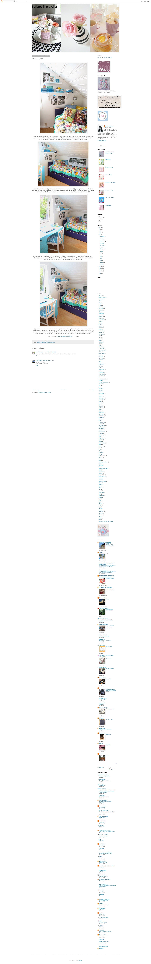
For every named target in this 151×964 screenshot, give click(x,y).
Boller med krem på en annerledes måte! (107, 831)
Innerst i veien (102, 677)
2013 (100, 266)
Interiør (48, 342)
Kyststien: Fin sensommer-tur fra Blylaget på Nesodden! (110, 544)
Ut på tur (100, 508)
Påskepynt (101, 454)
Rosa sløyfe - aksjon (103, 462)
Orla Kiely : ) (101, 891)
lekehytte (101, 419)
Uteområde (101, 511)
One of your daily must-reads (104, 776)
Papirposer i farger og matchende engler (109, 152)
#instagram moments (103, 876)
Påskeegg (101, 452)
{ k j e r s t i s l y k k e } (104, 917)
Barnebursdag (102, 307)
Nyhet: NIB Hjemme (103, 922)
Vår (99, 519)
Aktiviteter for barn (102, 297)
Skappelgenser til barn (103, 468)
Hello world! (101, 704)
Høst (100, 371)
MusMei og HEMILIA (103, 834)
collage (100, 329)
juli (101, 253)
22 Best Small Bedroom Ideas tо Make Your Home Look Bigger (111, 690)
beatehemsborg (102, 667)
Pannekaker (101, 435)
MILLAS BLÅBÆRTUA (104, 810)
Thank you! (101, 895)
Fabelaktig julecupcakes (103, 796)
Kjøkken (100, 411)
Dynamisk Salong (103, 800)
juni (101, 254)
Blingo (100, 311)
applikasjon (101, 298)
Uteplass (100, 513)
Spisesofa (101, 479)
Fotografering (101, 348)
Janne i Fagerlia (39, 352)
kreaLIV (101, 743)
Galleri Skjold (101, 353)
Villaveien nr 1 (102, 861)
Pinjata (100, 441)
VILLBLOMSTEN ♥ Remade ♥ (105, 587)
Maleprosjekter (102, 422)
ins (99, 377)
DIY (99, 337)
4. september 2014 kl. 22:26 (50, 352)
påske (100, 451)
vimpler (100, 516)
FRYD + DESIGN (102, 944)
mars (101, 260)
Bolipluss (101, 318)
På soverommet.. (102, 880)
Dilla (100, 335)
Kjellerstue (102, 243)
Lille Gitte (101, 718)
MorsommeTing (102, 703)
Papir (100, 436)
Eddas (100, 856)
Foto (100, 345)
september (102, 241)
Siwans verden (102, 688)
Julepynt (100, 396)
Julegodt (100, 391)
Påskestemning (102, 455)
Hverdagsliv (101, 369)
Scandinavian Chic (103, 884)
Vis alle (116, 763)
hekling (100, 366)
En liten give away (109, 190)
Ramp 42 (101, 457)
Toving (100, 500)
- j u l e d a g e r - (102, 822)
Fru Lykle (101, 925)
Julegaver (101, 390)
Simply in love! (108, 734)
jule (99, 387)
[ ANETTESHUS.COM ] (104, 774)
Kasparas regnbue (103, 707)
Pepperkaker (101, 438)
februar (101, 262)
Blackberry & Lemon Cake (104, 636)
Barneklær (101, 308)
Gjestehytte (101, 359)
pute (100, 447)
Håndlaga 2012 (102, 372)
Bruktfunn (101, 321)
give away (101, 356)
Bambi (100, 303)
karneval (100, 403)
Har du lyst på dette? (109, 197)
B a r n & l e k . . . (102, 845)
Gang (100, 355)
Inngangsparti (102, 374)
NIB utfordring (52, 342)
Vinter (100, 518)
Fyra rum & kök (102, 934)
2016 (100, 231)
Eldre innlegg (91, 389)
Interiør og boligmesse (103, 382)
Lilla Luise (101, 848)
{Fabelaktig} (102, 795)
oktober (101, 240)
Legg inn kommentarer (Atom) (44, 392)
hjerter (100, 367)
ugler (100, 505)
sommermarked (102, 476)
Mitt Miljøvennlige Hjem (104, 899)
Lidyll (100, 921)
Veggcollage (101, 909)
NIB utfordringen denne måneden (64, 336)
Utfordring (101, 514)
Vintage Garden (102, 821)
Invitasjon (101, 383)
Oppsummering (102, 431)
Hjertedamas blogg (103, 624)
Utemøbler (101, 510)
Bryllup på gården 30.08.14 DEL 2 (105, 853)
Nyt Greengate (108, 658)
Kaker (100, 401)
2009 (100, 273)
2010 (100, 271)
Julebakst (101, 388)
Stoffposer (101, 484)
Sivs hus (101, 552)
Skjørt (100, 470)
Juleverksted (101, 399)
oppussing (101, 433)
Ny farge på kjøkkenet (103, 900)
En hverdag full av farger (104, 879)
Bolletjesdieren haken (110, 578)
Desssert (100, 332)
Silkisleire (101, 465)
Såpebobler (101, 492)
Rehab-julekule (108, 678)
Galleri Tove (101, 939)
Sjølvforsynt (101, 926)
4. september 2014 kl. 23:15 (48, 360)
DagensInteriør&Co (103, 946)
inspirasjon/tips (43, 342)
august (101, 251)
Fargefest (101, 825)
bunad (100, 324)
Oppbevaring (101, 428)
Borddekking (101, 319)
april (101, 258)
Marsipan (101, 423)
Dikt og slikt (101, 334)
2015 (100, 232)
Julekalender (101, 393)
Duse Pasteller (102, 875)
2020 (100, 227)
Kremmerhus (101, 415)
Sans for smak (102, 914)
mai (101, 256)
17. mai (100, 295)
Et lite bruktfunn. (102, 826)
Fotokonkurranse (102, 350)
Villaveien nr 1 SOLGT (103, 862)
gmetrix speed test (102, 699)
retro (100, 460)
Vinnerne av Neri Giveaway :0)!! (105, 931)
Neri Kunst (101, 930)
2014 (100, 234)
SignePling (101, 894)
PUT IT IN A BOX (102, 698)
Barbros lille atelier (44, 6)
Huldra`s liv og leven (103, 608)
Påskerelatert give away (110, 182)
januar (101, 264)
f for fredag (101, 871)
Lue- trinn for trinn (109, 719)
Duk (99, 339)
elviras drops (102, 908)
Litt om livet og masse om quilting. (106, 865)
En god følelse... (102, 785)
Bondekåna (101, 948)
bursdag (100, 326)
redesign (100, 459)
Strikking (100, 487)
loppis (100, 420)
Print (100, 444)
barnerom (38, 342)
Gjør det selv (107, 159)
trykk (100, 502)
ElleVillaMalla (102, 844)
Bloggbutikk (101, 313)
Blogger (80, 960)
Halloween (101, 364)
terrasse (100, 497)
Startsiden (63, 389)
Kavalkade (101, 406)
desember (102, 236)
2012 (100, 268)
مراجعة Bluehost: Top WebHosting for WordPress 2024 (110, 626)
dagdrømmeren (102, 870)
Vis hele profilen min (102, 140)
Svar (37, 355)
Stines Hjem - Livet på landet (105, 852)
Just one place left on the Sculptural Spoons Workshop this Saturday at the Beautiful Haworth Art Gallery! (107, 791)
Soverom (101, 478)
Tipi (99, 498)
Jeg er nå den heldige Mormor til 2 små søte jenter (110, 590)
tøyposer (100, 503)
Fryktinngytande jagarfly (103, 904)
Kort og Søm (39, 360)
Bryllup (100, 323)
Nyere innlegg (36, 389)
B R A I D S (101, 840)
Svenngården (102, 779)
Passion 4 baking (103, 634)
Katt (99, 404)
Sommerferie (101, 474)
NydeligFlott (102, 784)
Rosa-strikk (108, 744)
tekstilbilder (101, 495)
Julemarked (101, 395)
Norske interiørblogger (104, 941)
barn (100, 305)
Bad (99, 302)
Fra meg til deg (108, 174)
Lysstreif (101, 753)
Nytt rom (101, 247)
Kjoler (100, 409)
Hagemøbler (101, 363)
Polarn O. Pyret (102, 443)
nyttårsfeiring (101, 427)
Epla (100, 340)
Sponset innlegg (102, 481)
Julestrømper (101, 398)
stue (100, 489)
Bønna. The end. (109, 646)
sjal (99, 466)
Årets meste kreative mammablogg (106, 521)
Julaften (107, 599)
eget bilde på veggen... (110, 668)
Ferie (100, 343)
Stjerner (100, 482)
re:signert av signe (103, 618)
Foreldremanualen (103, 570)
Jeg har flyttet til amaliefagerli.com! (105, 780)
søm (100, 490)
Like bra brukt (103, 248)
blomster (100, 315)
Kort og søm (102, 728)
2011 (100, 270)
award (100, 300)
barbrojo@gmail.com (102, 145)
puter (100, 449)
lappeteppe (101, 417)
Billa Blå (101, 903)
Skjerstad (101, 889)
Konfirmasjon (101, 412)
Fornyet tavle (102, 245)
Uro (99, 506)
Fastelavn (101, 342)
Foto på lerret (101, 347)
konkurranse (101, 414)
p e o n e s (101, 857)
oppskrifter (101, 430)
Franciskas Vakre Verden (104, 830)
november (102, 238)
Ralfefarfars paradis (103, 816)
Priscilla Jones (102, 788)
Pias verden (102, 645)
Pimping (100, 439)
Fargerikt (107, 755)
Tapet (100, 494)
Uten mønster (101, 867)
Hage (100, 361)
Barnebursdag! (102, 807)
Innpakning (101, 375)
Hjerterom (101, 913)
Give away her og (109, 167)
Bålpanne (101, 327)
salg (100, 463)
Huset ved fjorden (103, 806)
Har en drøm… (102, 733)
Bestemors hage (103, 597)
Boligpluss (101, 316)
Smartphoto (101, 471)
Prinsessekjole (108, 205)
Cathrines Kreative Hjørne (105, 542)
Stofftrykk (101, 486)
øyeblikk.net (102, 639)
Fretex (100, 351)
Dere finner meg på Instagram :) (105, 729)
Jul (99, 385)
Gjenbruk (101, 358)
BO (100, 839)
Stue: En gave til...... (103, 817)
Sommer (100, 473)
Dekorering (101, 331)
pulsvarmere (101, 446)
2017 (100, 229)
